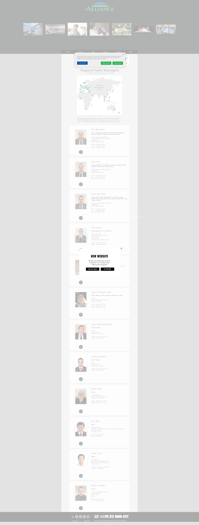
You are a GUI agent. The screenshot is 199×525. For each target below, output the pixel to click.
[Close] (123, 54)
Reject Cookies (106, 63)
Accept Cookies (117, 63)
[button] (121, 248)
